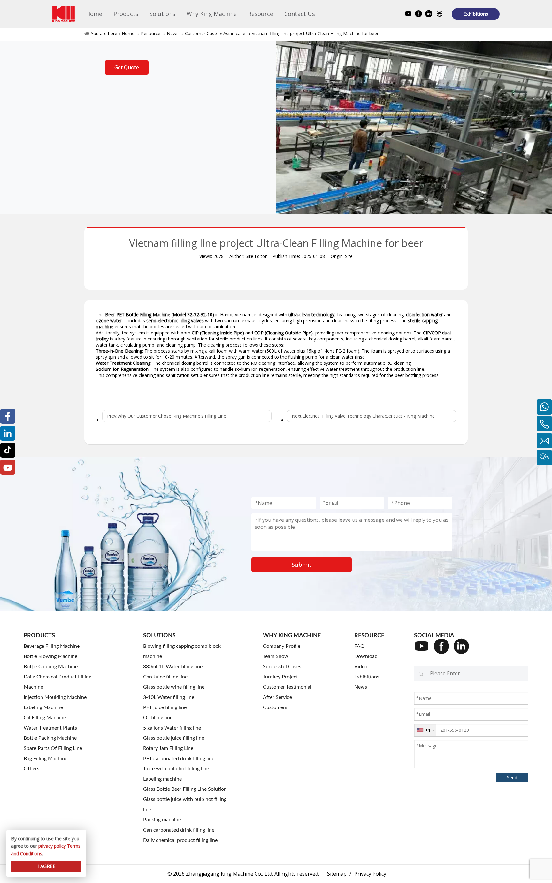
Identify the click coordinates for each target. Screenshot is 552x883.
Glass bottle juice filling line (173, 738)
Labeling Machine (43, 707)
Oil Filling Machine (45, 717)
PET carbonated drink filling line (178, 758)
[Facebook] (418, 14)
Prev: (166, 416)
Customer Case (201, 33)
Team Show (275, 656)
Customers (275, 707)
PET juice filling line (165, 707)
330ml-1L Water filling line (173, 666)
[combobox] (425, 730)
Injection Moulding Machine (55, 697)
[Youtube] (408, 14)
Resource (150, 33)
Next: (363, 416)
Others (31, 768)
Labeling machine (162, 779)
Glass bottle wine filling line (173, 687)
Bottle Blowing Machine (50, 656)
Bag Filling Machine (45, 758)
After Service (277, 697)
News (173, 33)
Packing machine (162, 819)
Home (128, 33)
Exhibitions (475, 14)
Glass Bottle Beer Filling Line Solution (185, 789)
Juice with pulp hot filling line (176, 768)
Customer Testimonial (287, 687)
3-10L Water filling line (168, 697)
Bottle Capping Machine (51, 666)
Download (366, 656)
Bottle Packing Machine (50, 738)
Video (360, 666)
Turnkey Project (280, 676)
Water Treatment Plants (50, 727)
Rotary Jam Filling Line (168, 748)
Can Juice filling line (165, 676)
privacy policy (52, 846)
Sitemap (337, 873)
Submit (302, 564)
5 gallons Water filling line (172, 727)
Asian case (234, 33)
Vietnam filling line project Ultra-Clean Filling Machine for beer (315, 33)
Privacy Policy (370, 873)
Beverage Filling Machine (52, 646)
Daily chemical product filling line (180, 840)
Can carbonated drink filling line (178, 830)
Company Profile (281, 646)
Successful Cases (282, 666)
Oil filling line (157, 717)
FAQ (359, 646)
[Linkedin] (428, 14)
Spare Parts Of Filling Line (53, 748)
